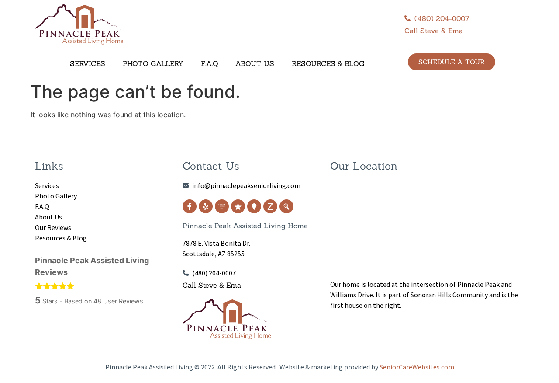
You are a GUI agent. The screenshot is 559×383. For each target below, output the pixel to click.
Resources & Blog (328, 63)
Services (87, 63)
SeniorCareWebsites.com (417, 366)
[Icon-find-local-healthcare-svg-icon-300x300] (286, 206)
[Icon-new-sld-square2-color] (222, 206)
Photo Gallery (153, 63)
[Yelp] (206, 206)
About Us (254, 63)
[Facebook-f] (190, 206)
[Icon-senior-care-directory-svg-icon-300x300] (254, 206)
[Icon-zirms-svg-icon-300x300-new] (270, 206)
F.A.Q (209, 63)
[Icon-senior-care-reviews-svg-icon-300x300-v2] (238, 206)
